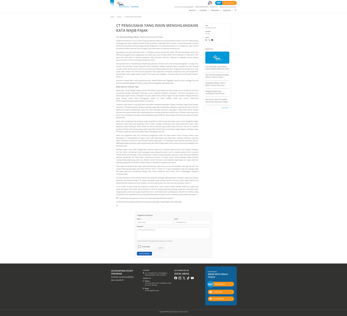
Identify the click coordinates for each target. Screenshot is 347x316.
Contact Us (214, 7)
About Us (192, 10)
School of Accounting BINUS (184, 7)
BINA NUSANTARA (202, 7)
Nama (139, 219)
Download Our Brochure (228, 7)
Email (176, 219)
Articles (119, 17)
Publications (215, 10)
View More (225, 108)
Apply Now (227, 10)
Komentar (140, 226)
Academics (203, 10)
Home (112, 17)
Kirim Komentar (144, 253)
